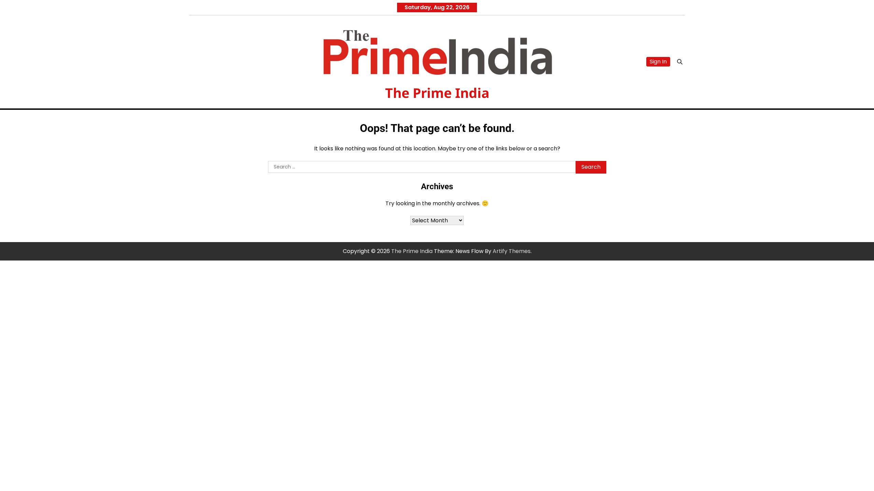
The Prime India (437, 93)
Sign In (658, 61)
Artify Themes (512, 251)
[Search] (680, 62)
